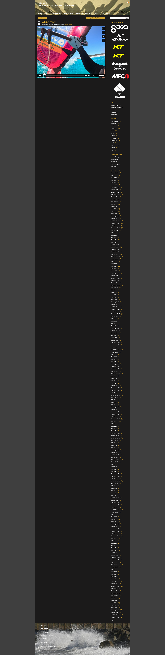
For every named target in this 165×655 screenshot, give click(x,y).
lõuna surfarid (114, 159)
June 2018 (114, 378)
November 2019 (115, 345)
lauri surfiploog (115, 157)
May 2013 (113, 490)
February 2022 (115, 302)
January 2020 (114, 340)
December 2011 (115, 529)
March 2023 (114, 271)
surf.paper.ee (114, 112)
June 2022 (114, 292)
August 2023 (114, 259)
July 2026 (113, 175)
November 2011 (115, 531)
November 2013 (115, 476)
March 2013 (114, 495)
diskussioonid (114, 121)
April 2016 (113, 431)
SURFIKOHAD (68, 13)
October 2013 (114, 478)
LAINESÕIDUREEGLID (84, 13)
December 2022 (115, 278)
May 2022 (113, 295)
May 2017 (113, 404)
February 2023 (115, 273)
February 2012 (115, 524)
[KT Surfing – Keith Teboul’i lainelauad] (119, 59)
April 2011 (113, 548)
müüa (113, 135)
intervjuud (113, 123)
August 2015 (114, 440)
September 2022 (115, 285)
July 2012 (113, 514)
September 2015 (115, 438)
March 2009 (114, 607)
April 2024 (113, 240)
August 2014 (114, 462)
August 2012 (114, 512)
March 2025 (114, 213)
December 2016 (115, 412)
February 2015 (115, 450)
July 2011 (113, 540)
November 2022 (115, 280)
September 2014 (115, 459)
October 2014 (114, 457)
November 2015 (115, 435)
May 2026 (113, 180)
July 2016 (113, 423)
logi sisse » (114, 620)
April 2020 (113, 335)
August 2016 (114, 421)
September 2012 (115, 509)
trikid (112, 143)
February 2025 (115, 216)
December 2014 (115, 454)
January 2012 (114, 526)
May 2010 (113, 574)
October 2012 (114, 507)
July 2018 (113, 376)
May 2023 (113, 266)
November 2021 (115, 309)
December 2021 (115, 306)
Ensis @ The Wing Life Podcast (95, 18)
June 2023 (114, 263)
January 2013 (114, 500)
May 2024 (113, 237)
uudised (113, 145)
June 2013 (114, 488)
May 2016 (113, 428)
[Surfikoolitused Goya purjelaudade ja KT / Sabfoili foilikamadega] (119, 70)
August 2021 (114, 316)
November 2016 (115, 414)
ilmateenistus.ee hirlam (117, 107)
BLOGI (40, 13)
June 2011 (114, 543)
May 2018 (113, 380)
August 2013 (114, 483)
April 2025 (113, 211)
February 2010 (115, 581)
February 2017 (115, 407)
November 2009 (115, 588)
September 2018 (115, 373)
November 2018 (115, 369)
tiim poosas (114, 166)
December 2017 (115, 388)
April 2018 (113, 383)
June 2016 (114, 426)
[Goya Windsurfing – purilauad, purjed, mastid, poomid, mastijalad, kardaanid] (119, 32)
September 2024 (115, 228)
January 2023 (114, 275)
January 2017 (114, 409)
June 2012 (114, 517)
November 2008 (115, 617)
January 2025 (114, 218)
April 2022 (113, 297)
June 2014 (114, 466)
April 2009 (113, 605)
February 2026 (115, 187)
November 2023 (115, 252)
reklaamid (113, 138)
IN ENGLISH (107, 13)
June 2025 (114, 206)
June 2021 (114, 321)
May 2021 (113, 323)
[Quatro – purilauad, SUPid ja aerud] (119, 98)
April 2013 (113, 493)
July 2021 (113, 318)
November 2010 (115, 560)
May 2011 (113, 545)
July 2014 (113, 464)
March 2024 (114, 242)
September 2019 (115, 349)
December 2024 (115, 220)
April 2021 (113, 326)
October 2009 (114, 591)
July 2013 (113, 486)
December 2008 (115, 614)
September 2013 (115, 481)
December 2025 (115, 192)
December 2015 (115, 433)
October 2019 (114, 347)
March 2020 (114, 337)
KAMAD (48, 13)
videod (70, 24)
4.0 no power (49, 22)
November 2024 (115, 223)
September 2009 (115, 593)
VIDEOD (97, 13)
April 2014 (113, 471)
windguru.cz (114, 114)
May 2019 (113, 359)
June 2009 (114, 600)
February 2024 (115, 244)
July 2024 (113, 232)
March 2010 (114, 579)
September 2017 (115, 395)
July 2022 (113, 290)
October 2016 (114, 416)
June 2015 (114, 445)
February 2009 (115, 610)
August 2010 (114, 567)
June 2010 (114, 571)
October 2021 (114, 311)
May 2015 (113, 447)
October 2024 (114, 225)
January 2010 (114, 583)
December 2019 (115, 342)
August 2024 (114, 230)
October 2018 (114, 371)
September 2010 (115, 564)
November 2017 (115, 390)
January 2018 (114, 385)
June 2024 (114, 235)
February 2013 (115, 497)
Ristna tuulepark (115, 164)
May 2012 (113, 519)
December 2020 (115, 330)
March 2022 (114, 299)
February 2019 (115, 364)
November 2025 (115, 194)
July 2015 (113, 443)
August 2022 (114, 287)
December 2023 (115, 249)
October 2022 (114, 283)
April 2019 (113, 361)
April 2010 (113, 576)
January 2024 (114, 247)
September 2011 (115, 536)
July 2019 (113, 354)
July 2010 (113, 569)
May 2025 (113, 209)
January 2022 (114, 304)
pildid (112, 131)
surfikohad (114, 140)
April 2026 (113, 182)
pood (112, 133)
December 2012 (115, 502)
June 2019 (114, 357)
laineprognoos (115, 110)
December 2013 (115, 474)
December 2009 (115, 586)
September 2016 (115, 419)
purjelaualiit (114, 161)
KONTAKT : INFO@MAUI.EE (49, 647)
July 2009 (113, 598)
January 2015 (114, 452)
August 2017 (114, 397)
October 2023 (114, 254)
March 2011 (114, 550)
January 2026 (114, 189)
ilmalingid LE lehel (116, 105)
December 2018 (115, 366)
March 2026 (114, 185)
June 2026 (114, 178)
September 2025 (115, 199)
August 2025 (114, 201)
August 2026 (114, 173)
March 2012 (114, 521)
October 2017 (114, 392)
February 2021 (115, 328)
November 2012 (115, 505)
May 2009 (113, 603)
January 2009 (114, 612)
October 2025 (114, 197)
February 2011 (115, 552)
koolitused (113, 126)
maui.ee (42, 2)
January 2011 (114, 555)
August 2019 (114, 352)
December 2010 (115, 557)
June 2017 (114, 402)
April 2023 (113, 268)
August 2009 (114, 595)
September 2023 (115, 256)
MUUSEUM (57, 13)
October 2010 (114, 562)
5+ (112, 150)
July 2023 (113, 261)
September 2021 (115, 314)
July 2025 (113, 204)
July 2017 (113, 400)
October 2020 (114, 333)
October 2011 (114, 533)
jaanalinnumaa (42, 18)
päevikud (66, 24)
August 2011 (114, 538)
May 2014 (113, 469)
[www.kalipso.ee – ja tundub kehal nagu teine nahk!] (119, 41)
